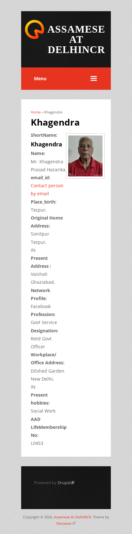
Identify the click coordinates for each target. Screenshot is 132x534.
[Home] (34, 38)
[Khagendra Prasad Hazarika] (87, 179)
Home (36, 112)
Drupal (66, 482)
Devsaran (66, 523)
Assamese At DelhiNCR (72, 517)
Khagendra (46, 144)
